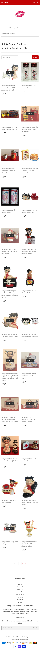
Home (3, 28)
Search (20, 592)
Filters (35, 57)
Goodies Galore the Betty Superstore (21, 637)
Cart (37, 2)
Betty (20, 584)
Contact (20, 597)
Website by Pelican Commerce (19, 639)
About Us (20, 589)
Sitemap (20, 599)
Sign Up (35, 628)
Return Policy (20, 587)
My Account (20, 594)
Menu (6, 2)
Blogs (20, 602)
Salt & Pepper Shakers (15, 28)
